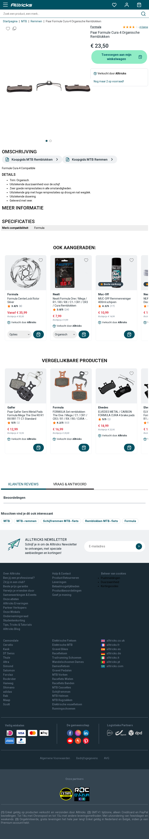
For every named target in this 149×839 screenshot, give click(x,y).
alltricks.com (115, 666)
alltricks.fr (113, 644)
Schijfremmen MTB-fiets (61, 521)
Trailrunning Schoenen (66, 657)
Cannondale (10, 640)
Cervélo (8, 644)
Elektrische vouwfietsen (67, 704)
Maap (6, 700)
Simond (8, 666)
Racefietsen (59, 653)
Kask (6, 649)
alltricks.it (113, 657)
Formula (95, 26)
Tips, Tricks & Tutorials (17, 624)
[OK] (139, 546)
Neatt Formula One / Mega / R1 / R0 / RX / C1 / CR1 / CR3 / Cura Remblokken (70, 302)
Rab (5, 695)
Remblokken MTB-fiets (101, 521)
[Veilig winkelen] (27, 737)
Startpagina (10, 21)
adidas (7, 691)
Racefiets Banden (63, 683)
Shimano (9, 687)
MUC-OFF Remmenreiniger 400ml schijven (114, 300)
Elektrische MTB (62, 644)
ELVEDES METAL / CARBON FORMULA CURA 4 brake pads (116, 413)
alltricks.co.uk (116, 640)
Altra (6, 661)
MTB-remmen (26, 521)
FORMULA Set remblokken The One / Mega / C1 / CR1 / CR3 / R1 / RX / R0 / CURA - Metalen (70, 415)
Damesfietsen (61, 666)
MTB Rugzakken (62, 700)
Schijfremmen (61, 691)
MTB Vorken (60, 674)
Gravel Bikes (60, 649)
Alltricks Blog (11, 629)
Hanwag (8, 683)
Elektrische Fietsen (64, 640)
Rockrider (9, 679)
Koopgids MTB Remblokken (32, 159)
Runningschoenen (63, 708)
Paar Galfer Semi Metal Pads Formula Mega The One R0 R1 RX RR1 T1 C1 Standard (25, 415)
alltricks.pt (113, 661)
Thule (6, 657)
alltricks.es (114, 649)
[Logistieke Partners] (125, 734)
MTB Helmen (60, 695)
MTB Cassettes (61, 687)
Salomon (9, 670)
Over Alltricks (11, 573)
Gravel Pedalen (62, 670)
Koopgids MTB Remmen (89, 159)
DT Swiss (9, 653)
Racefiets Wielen (62, 679)
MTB (24, 21)
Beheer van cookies (113, 573)
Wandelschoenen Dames (68, 661)
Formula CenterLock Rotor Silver (23, 300)
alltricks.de (114, 653)
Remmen (36, 21)
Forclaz (8, 674)
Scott (6, 704)
